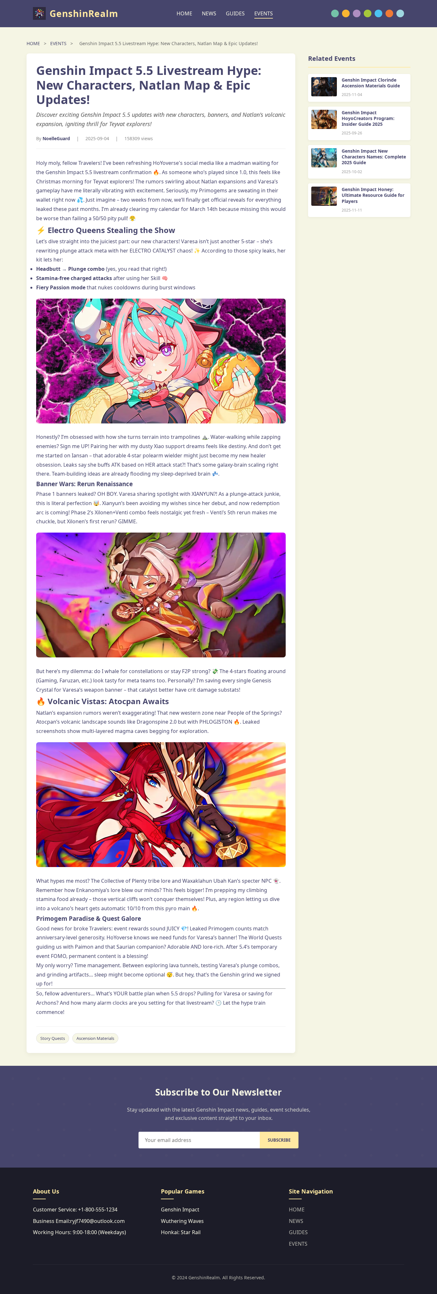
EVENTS (263, 13)
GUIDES (235, 13)
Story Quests (52, 1038)
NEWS (209, 13)
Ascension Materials (95, 1038)
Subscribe (279, 1140)
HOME (184, 13)
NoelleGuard (56, 138)
